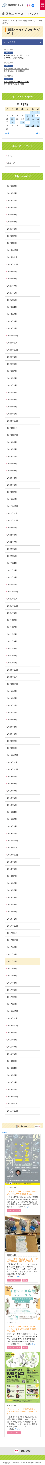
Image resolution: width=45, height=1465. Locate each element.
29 (33, 126)
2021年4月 (12, 641)
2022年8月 (12, 535)
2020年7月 (12, 705)
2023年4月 (12, 478)
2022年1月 (12, 585)
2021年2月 (12, 656)
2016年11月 (12, 1018)
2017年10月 (12, 940)
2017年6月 (12, 969)
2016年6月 (12, 1054)
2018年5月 (12, 890)
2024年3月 (12, 400)
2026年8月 (12, 193)
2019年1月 (12, 833)
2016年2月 (12, 1082)
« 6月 (7, 133)
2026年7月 (12, 200)
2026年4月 (12, 222)
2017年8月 (12, 954)
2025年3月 (12, 314)
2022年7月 (12, 542)
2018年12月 (12, 841)
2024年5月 (12, 385)
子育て (25, 1280)
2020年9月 (12, 691)
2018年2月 (12, 912)
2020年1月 (12, 748)
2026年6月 (12, 207)
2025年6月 (12, 293)
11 (12, 119)
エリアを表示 (10, 42)
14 (27, 119)
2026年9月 (12, 186)
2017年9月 (12, 947)
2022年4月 (12, 563)
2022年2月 (12, 577)
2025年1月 (12, 328)
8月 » (38, 133)
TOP (4, 21)
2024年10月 (12, 350)
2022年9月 (12, 528)
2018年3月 (12, 904)
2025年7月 (12, 286)
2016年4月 (12, 1068)
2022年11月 (12, 513)
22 (33, 122)
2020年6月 (12, 712)
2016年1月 (12, 1089)
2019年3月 (12, 819)
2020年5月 (12, 720)
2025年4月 (12, 307)
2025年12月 (12, 250)
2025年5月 (12, 300)
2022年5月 (12, 556)
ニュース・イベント (15, 21)
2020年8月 (12, 698)
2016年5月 (12, 1061)
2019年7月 (12, 791)
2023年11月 (12, 428)
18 (12, 122)
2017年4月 (12, 983)
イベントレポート (14, 1210)
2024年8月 (12, 364)
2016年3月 (12, 1075)
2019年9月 (12, 777)
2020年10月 (12, 684)
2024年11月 (12, 343)
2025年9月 (12, 272)
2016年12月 (12, 1011)
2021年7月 (12, 627)
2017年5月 (12, 976)
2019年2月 (12, 826)
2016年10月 (12, 1026)
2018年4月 (12, 897)
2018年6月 (12, 883)
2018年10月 (12, 855)
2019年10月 (12, 769)
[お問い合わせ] (22, 1451)
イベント (11, 156)
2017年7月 (12, 961)
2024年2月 (12, 407)
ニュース (11, 163)
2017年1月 (12, 1004)
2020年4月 (12, 727)
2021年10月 (12, 606)
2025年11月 (12, 257)
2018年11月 (12, 848)
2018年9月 (12, 862)
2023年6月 (12, 464)
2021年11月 (12, 599)
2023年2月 (12, 492)
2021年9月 (12, 613)
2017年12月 (12, 926)
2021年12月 (12, 592)
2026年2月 (12, 236)
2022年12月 (12, 506)
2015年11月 (12, 1104)
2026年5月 (12, 215)
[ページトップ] (22, 1457)
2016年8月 (12, 1040)
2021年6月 (12, 634)
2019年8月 (12, 784)
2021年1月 (12, 663)
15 (33, 119)
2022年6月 (12, 549)
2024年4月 (12, 392)
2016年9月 (12, 1033)
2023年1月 (12, 499)
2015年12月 (12, 1097)
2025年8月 (12, 279)
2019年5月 (12, 805)
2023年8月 (12, 449)
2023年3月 (12, 485)
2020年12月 (12, 670)
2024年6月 (12, 378)
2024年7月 (12, 371)
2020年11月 (12, 677)
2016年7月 (12, 1047)
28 (27, 126)
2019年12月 (12, 755)
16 (38, 119)
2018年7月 (12, 876)
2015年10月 (12, 1111)
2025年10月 (12, 264)
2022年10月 (12, 520)
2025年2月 (12, 321)
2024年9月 (12, 357)
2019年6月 (12, 798)
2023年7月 (12, 456)
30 (38, 126)
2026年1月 (12, 243)
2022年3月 (12, 570)
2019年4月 (12, 812)
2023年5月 (12, 471)
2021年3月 (12, 648)
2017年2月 (12, 997)
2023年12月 (12, 421)
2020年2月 (12, 741)
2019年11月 (12, 762)
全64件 (5, 1132)
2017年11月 (12, 933)
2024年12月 (12, 336)
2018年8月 (12, 869)
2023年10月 (12, 435)
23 (38, 122)
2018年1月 (12, 919)
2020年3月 (12, 734)
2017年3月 (12, 990)
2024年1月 (12, 414)
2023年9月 (12, 442)
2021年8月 (12, 620)
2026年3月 (12, 229)
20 (22, 122)
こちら (27, 1207)
